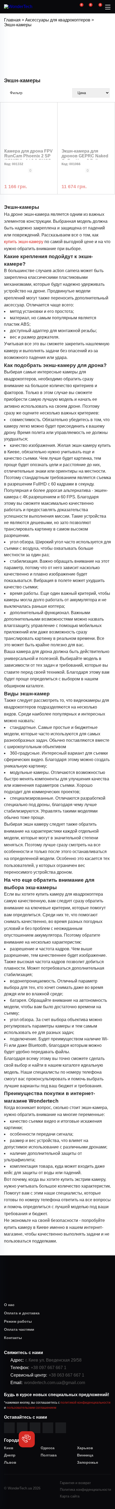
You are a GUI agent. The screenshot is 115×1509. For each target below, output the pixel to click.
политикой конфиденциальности (85, 1402)
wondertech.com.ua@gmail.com (54, 1382)
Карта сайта (69, 1496)
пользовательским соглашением (31, 1408)
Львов (10, 1462)
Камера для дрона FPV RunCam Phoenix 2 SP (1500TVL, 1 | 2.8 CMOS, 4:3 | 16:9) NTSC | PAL (28, 158)
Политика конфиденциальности (85, 1490)
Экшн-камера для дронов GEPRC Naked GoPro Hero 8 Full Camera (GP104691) (85, 158)
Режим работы (18, 1321)
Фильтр (16, 93)
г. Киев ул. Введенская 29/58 (53, 1360)
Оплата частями (19, 1329)
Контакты (13, 1338)
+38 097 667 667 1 (48, 1367)
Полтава (49, 1455)
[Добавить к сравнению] (6, 177)
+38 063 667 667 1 (66, 1375)
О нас (9, 1305)
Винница (85, 1455)
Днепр (10, 1455)
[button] (27, 1439)
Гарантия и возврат (75, 1483)
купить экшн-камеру (23, 241)
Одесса (48, 1448)
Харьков (85, 1448)
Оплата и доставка (20, 1313)
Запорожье (87, 1462)
